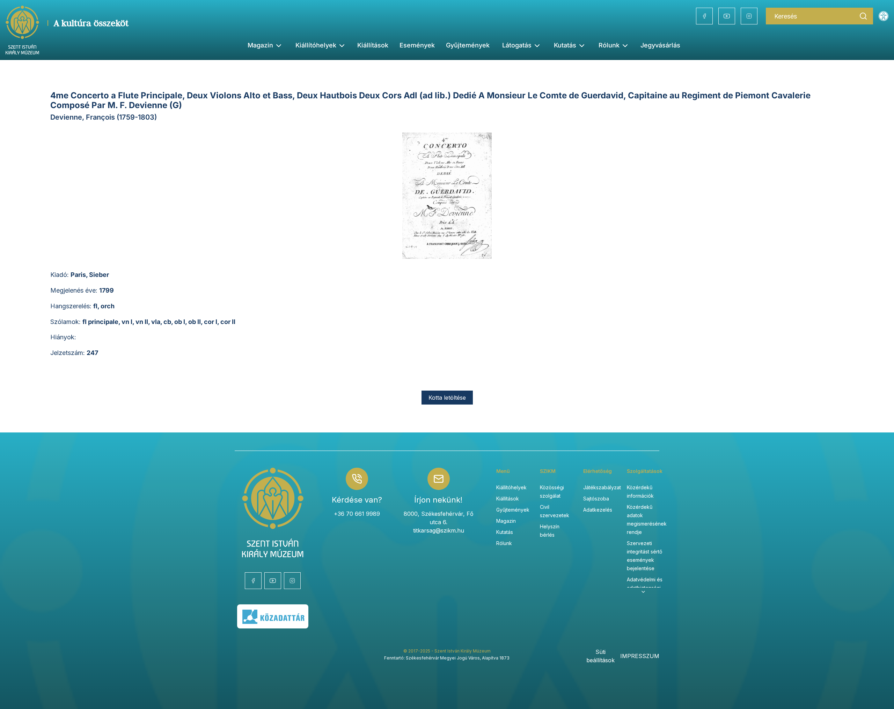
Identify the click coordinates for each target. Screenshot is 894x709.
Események (417, 45)
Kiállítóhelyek (315, 45)
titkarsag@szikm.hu (438, 530)
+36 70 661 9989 (357, 513)
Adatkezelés (597, 510)
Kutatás (504, 532)
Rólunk (504, 543)
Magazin (506, 521)
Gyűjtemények (468, 45)
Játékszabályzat (602, 487)
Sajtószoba (596, 498)
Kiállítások (372, 45)
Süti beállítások (600, 656)
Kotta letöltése (447, 397)
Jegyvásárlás (660, 45)
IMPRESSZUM (639, 656)
